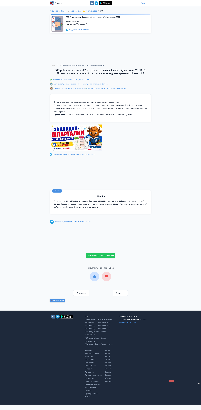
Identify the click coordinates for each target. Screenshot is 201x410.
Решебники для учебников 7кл (97, 329)
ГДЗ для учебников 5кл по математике (95, 333)
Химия (87, 397)
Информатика (90, 366)
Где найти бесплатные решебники (98, 319)
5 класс (108, 363)
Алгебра (88, 350)
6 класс (108, 366)
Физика (88, 391)
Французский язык (92, 394)
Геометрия (89, 363)
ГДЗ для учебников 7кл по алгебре (99, 344)
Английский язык (92, 353)
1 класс (108, 350)
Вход (143, 3)
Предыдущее (81, 293)
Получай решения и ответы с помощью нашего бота (74, 154)
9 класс (108, 375)
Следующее (120, 293)
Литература (89, 372)
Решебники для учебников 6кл (97, 326)
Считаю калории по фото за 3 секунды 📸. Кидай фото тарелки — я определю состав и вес (90, 88)
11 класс (108, 381)
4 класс (108, 360)
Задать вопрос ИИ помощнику (101, 255)
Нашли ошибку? (58, 300)
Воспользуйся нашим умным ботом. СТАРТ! (73, 222)
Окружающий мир (92, 384)
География (89, 360)
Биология (89, 356)
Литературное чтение (93, 375)
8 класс (108, 372)
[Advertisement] (184, 395)
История (88, 369)
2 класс (108, 353)
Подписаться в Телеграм (79, 30)
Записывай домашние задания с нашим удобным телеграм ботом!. (81, 84)
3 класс (108, 356)
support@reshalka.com (127, 322)
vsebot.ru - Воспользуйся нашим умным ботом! (71, 80)
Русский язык (90, 387)
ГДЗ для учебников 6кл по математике (95, 339)
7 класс (108, 369)
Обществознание (92, 381)
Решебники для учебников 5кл (97, 322)
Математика (90, 378)
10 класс (108, 378)
